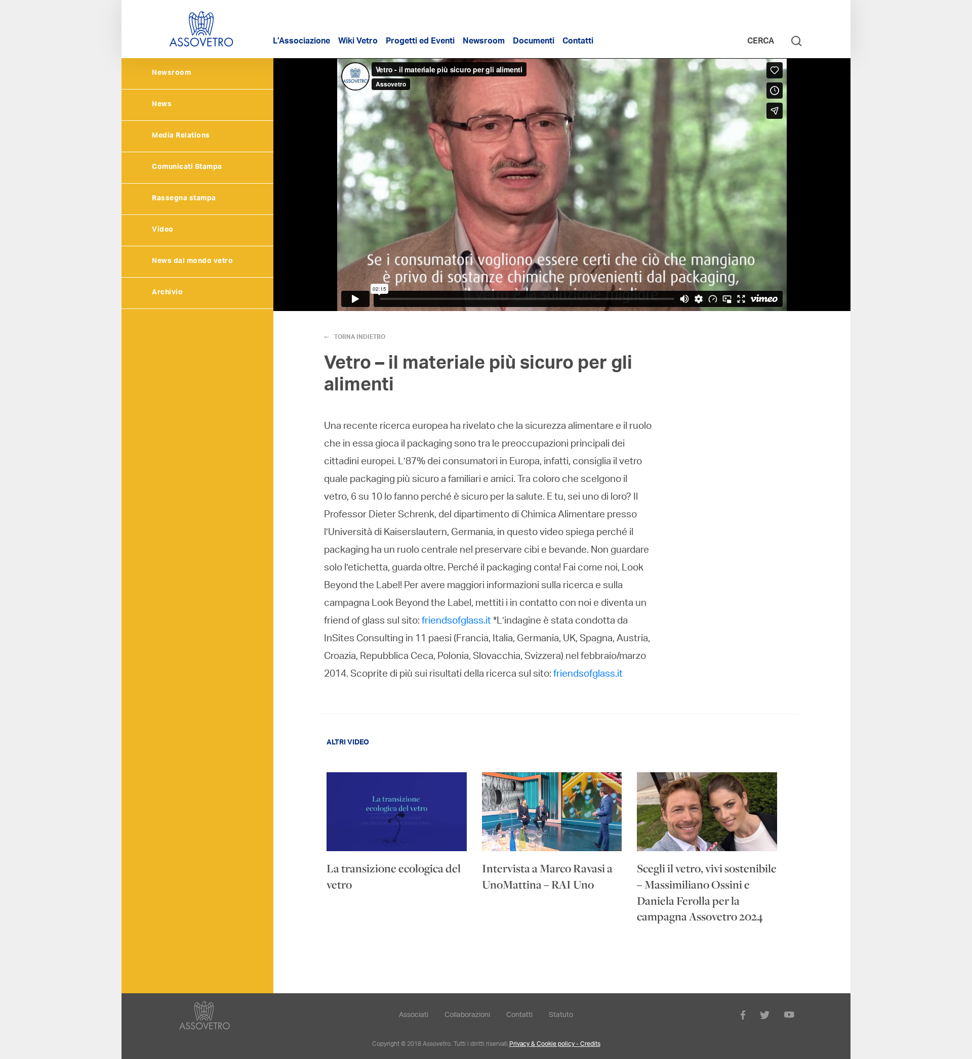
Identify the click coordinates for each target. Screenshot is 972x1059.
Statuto (561, 1015)
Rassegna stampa (184, 198)
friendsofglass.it (456, 621)
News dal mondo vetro (192, 261)
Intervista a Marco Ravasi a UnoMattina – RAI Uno (547, 876)
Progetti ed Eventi (420, 42)
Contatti (577, 42)
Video (163, 230)
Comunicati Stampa (187, 167)
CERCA (761, 42)
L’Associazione (301, 42)
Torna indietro (359, 337)
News (162, 104)
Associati (413, 1015)
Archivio (167, 292)
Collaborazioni (467, 1015)
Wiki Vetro (358, 42)
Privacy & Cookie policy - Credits (554, 1044)
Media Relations (181, 136)
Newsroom (484, 42)
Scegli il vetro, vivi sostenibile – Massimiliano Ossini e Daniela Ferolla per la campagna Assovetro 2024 (707, 892)
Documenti (533, 42)
